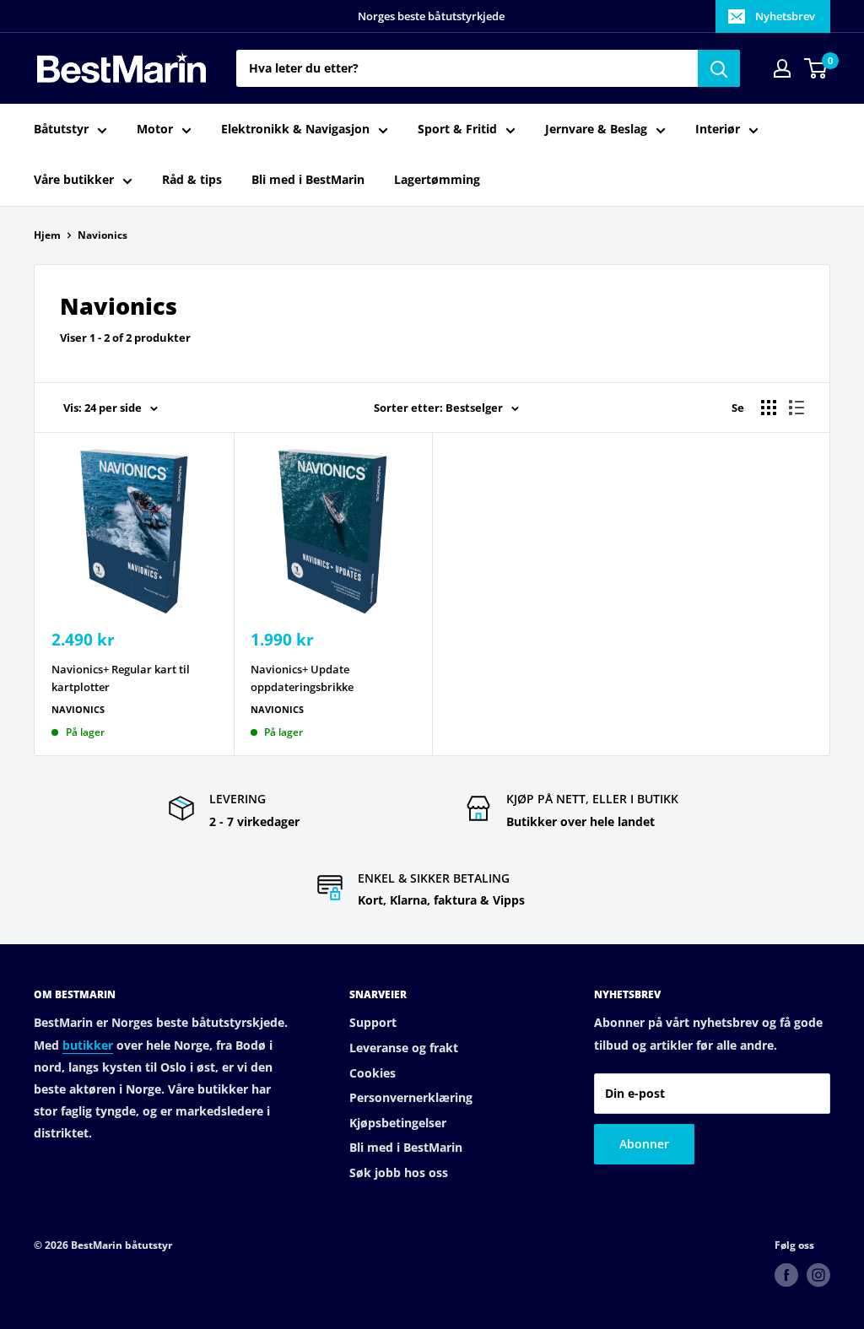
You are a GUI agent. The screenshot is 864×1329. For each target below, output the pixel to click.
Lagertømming (437, 179)
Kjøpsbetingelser (397, 1123)
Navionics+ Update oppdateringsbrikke (302, 678)
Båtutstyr (61, 129)
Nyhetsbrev (785, 16)
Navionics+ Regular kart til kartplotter (120, 678)
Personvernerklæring (410, 1097)
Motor (155, 129)
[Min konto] (782, 68)
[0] (816, 68)
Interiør (717, 129)
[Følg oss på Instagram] (818, 1275)
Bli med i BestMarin (307, 179)
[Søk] (719, 68)
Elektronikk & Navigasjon (295, 129)
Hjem (47, 235)
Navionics (102, 235)
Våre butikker (74, 179)
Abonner (644, 1144)
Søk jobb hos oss (398, 1172)
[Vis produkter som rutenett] (768, 407)
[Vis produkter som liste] (796, 407)
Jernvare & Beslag (596, 129)
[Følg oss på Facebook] (786, 1275)
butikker (87, 1045)
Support (373, 1022)
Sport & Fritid (457, 129)
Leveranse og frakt (403, 1048)
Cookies (372, 1073)
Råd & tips (192, 179)
